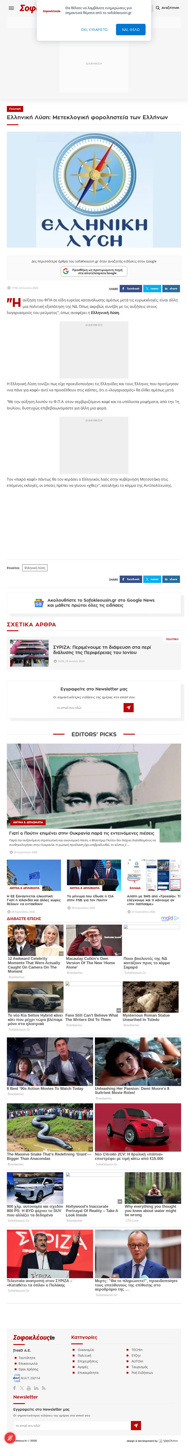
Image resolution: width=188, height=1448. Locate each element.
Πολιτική (15, 109)
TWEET (154, 288)
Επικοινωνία (28, 1363)
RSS (43, 1388)
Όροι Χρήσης (28, 1369)
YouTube (29, 1388)
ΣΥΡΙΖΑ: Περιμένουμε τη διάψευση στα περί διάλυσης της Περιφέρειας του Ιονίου (102, 650)
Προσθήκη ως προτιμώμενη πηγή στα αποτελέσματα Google (97, 271)
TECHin (137, 1350)
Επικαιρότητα (88, 1372)
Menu (11, 8)
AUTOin (137, 1361)
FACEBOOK (133, 288)
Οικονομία (86, 1350)
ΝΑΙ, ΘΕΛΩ (131, 29)
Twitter (23, 1388)
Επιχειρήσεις (88, 1361)
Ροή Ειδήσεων (142, 1372)
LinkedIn (36, 1388)
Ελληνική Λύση (35, 568)
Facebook (16, 1388)
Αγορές (83, 1367)
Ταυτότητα (27, 1358)
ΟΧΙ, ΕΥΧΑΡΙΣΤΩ (94, 29)
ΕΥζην (136, 1355)
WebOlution (168, 1441)
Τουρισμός (140, 1367)
